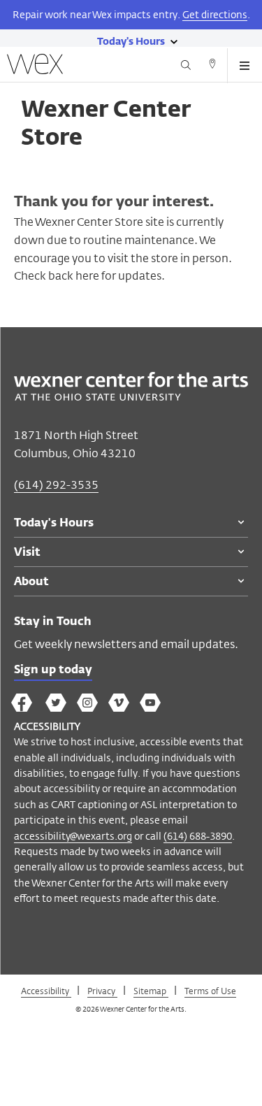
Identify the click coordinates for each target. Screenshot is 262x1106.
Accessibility (46, 990)
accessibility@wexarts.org (73, 835)
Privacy (102, 990)
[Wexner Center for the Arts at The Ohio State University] (131, 396)
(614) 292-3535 (56, 484)
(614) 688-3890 (197, 835)
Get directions (214, 14)
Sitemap (150, 990)
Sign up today (53, 670)
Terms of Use (210, 990)
